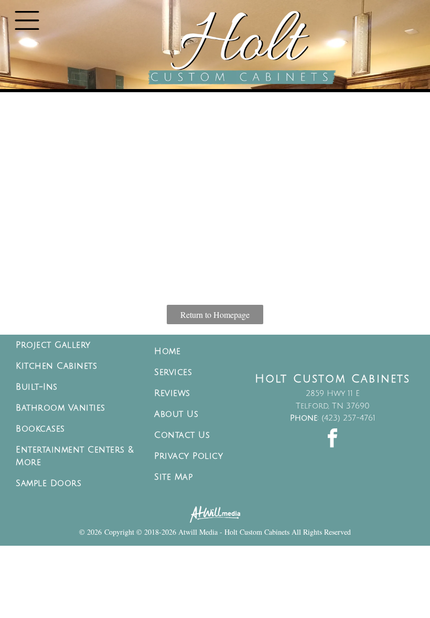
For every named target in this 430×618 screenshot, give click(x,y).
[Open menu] (27, 20)
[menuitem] (77, 345)
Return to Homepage (215, 314)
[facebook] (332, 439)
